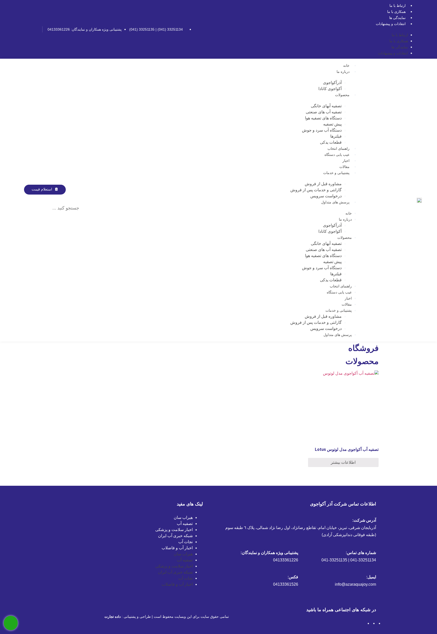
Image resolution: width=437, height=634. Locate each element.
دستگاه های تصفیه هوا (323, 118)
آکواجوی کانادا (330, 89)
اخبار (345, 161)
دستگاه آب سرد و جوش (322, 130)
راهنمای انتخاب (338, 148)
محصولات (342, 95)
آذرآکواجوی (332, 82)
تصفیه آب (185, 523)
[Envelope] (18, 29)
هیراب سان (183, 517)
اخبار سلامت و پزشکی (174, 529)
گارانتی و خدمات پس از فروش (316, 190)
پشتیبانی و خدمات (336, 173)
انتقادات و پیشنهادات (391, 24)
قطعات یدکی (331, 142)
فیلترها (336, 136)
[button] (49, 198)
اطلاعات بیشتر (343, 462)
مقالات (344, 167)
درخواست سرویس (326, 196)
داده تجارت (112, 617)
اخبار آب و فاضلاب (177, 548)
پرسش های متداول (335, 202)
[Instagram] (35, 29)
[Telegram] (26, 29)
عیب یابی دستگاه (336, 155)
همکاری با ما (396, 12)
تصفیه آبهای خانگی (326, 106)
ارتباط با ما (397, 6)
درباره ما (343, 72)
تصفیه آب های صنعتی (324, 112)
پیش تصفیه (332, 124)
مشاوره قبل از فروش (323, 184)
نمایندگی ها (397, 18)
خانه (346, 66)
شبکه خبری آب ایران (175, 536)
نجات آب (185, 542)
